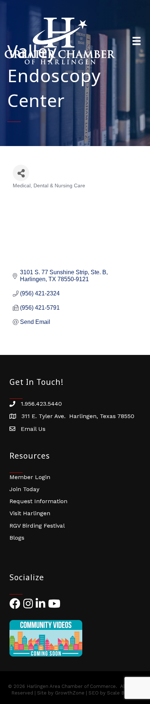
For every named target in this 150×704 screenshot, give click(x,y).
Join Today (24, 489)
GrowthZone (69, 693)
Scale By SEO (123, 693)
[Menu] (136, 41)
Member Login (29, 477)
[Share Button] (21, 173)
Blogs (16, 537)
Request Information (38, 501)
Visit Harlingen (29, 513)
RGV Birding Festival (37, 525)
